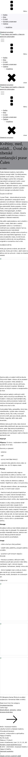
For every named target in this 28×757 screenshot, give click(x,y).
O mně (5, 19)
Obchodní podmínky (6, 751)
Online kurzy (17, 744)
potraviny (13, 710)
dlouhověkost (4, 710)
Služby (5, 15)
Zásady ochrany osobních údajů (10, 756)
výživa (19, 710)
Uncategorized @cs (6, 705)
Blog (4, 17)
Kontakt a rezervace (9, 21)
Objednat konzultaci (6, 32)
